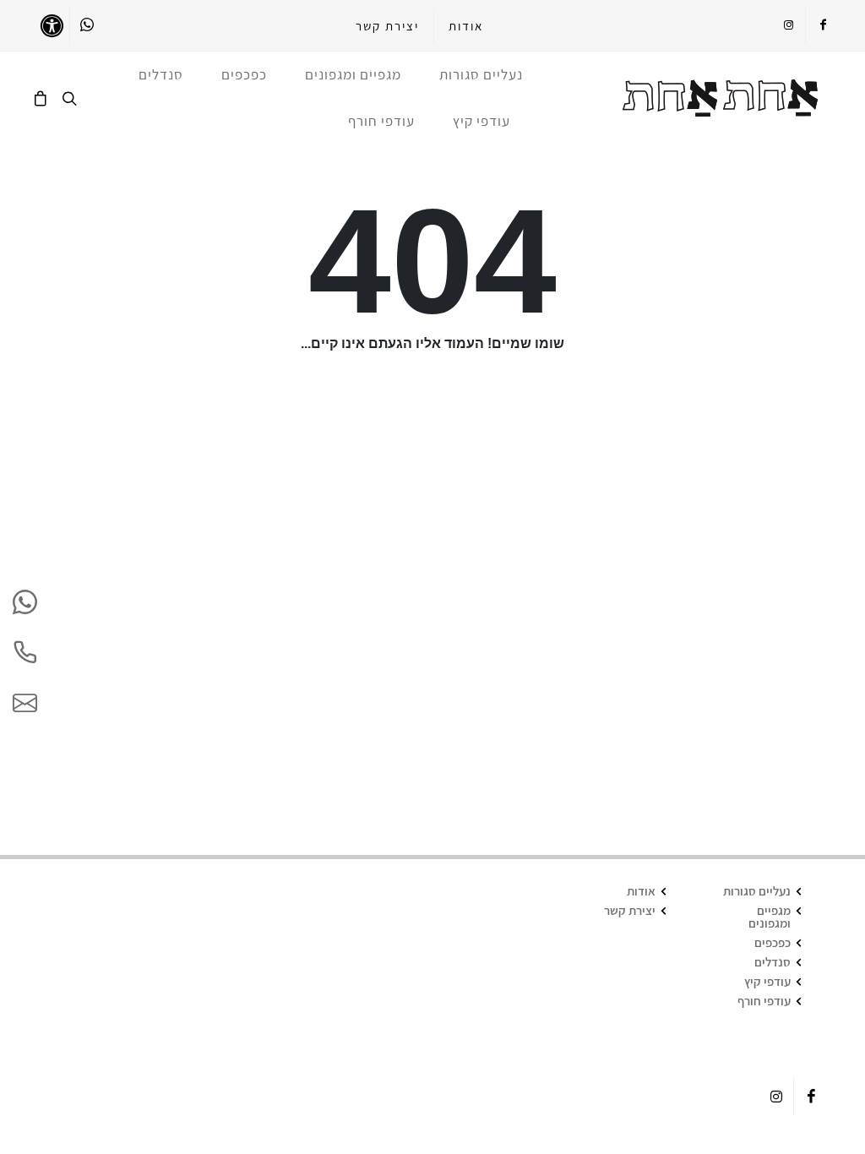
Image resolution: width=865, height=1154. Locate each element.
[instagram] (788, 26)
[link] (720, 98)
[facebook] (823, 26)
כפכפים (772, 942)
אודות (466, 26)
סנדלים (772, 961)
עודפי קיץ (767, 981)
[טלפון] (25, 652)
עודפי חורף (764, 1000)
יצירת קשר (387, 26)
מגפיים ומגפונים (769, 916)
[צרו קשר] (25, 703)
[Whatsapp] (87, 25)
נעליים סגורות (757, 891)
